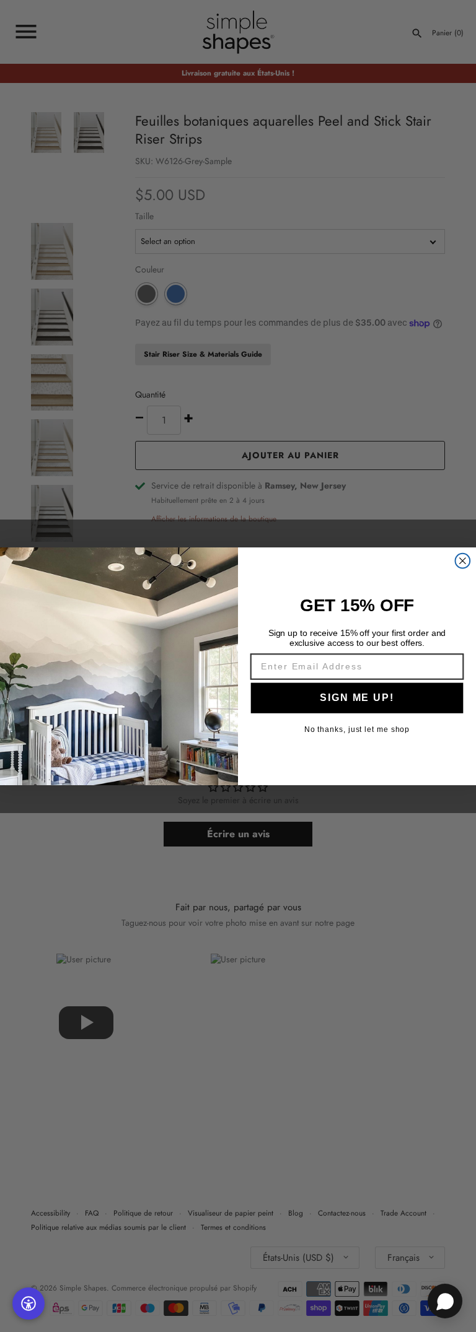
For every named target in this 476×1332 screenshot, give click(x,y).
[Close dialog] (463, 560)
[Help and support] (445, 1301)
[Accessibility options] (28, 1303)
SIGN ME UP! (357, 697)
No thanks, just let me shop (357, 729)
